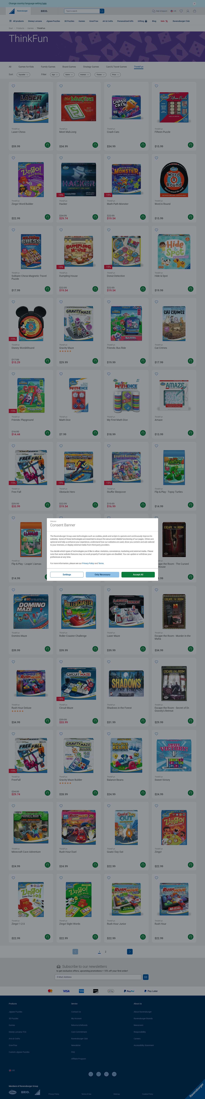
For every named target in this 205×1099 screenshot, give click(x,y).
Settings (67, 574)
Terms (101, 563)
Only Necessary (102, 574)
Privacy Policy (88, 563)
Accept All (138, 574)
